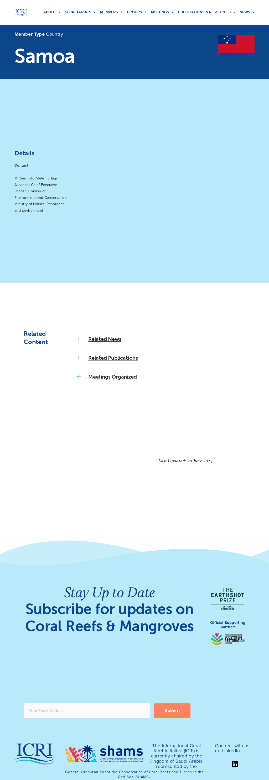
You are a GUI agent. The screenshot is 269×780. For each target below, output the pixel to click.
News (245, 12)
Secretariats (78, 12)
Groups (134, 12)
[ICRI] (21, 12)
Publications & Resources (204, 12)
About (49, 12)
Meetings (160, 12)
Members (109, 12)
